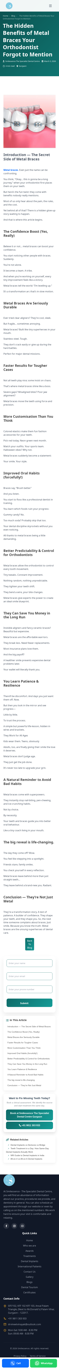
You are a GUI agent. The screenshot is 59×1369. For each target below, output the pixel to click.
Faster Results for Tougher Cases (22, 1042)
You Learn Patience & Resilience (22, 1069)
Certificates (29, 1292)
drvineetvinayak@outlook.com (24, 1324)
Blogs (29, 1282)
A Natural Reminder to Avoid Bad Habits (25, 1075)
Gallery (29, 1276)
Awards (29, 1250)
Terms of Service (38, 1356)
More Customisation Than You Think (24, 1048)
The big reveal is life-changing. (21, 1080)
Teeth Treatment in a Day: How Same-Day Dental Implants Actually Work (27, 1150)
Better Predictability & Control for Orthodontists (28, 1058)
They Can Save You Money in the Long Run (27, 1064)
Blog (13, 15)
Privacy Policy (20, 1356)
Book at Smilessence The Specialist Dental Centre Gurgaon (29, 1115)
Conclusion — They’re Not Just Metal (24, 1085)
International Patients (29, 1266)
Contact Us (30, 1271)
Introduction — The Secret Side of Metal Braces (29, 1026)
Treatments (29, 1256)
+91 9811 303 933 (30, 1125)
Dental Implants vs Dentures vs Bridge (27, 1145)
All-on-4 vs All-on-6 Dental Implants (26, 1159)
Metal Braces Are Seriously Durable (23, 1037)
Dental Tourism (29, 1287)
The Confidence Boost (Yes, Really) (23, 1032)
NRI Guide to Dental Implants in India (27, 1155)
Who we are (29, 1245)
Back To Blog (29, 944)
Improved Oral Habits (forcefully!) (22, 1053)
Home (5, 15)
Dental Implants (29, 1261)
